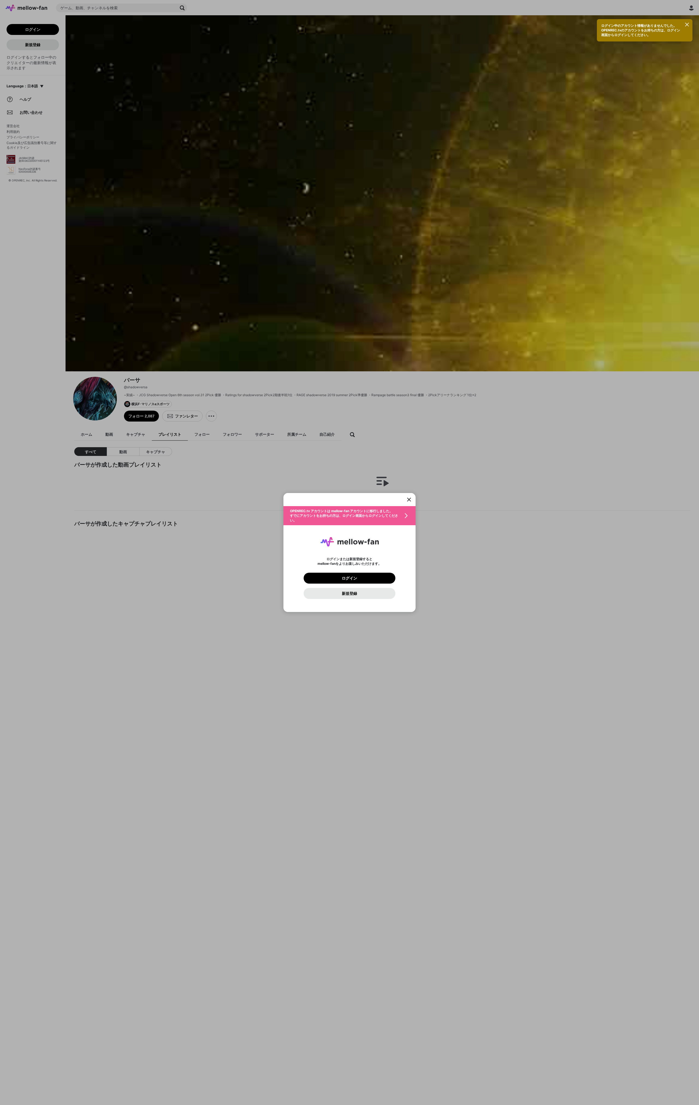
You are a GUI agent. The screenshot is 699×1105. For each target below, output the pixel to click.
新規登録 (349, 593)
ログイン (349, 578)
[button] (349, 515)
